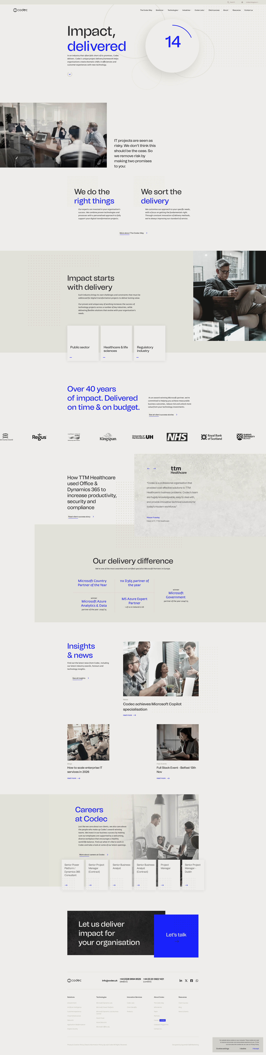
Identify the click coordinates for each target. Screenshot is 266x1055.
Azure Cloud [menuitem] (100, 1018)
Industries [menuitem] (186, 10)
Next (155, 469)
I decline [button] (243, 1049)
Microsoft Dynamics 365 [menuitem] (104, 1003)
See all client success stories (161, 415)
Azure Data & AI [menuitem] (101, 1022)
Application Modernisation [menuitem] (76, 1024)
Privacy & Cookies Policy (75, 1045)
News (125, 699)
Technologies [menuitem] (173, 10)
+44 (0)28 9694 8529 (130, 979)
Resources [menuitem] (237, 10)
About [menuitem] (225, 10)
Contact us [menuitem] (248, 10)
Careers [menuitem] (156, 1020)
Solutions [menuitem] (159, 10)
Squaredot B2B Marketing (190, 1045)
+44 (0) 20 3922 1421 (153, 979)
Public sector (80, 347)
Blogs (69, 764)
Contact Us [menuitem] (158, 1029)
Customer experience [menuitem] (74, 1011)
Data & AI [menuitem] (70, 1020)
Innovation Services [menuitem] (134, 997)
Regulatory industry (145, 349)
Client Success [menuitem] (183, 1003)
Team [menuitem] (156, 1011)
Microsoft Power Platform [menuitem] (104, 1007)
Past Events (162, 764)
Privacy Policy (255, 1044)
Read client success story (79, 511)
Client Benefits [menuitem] (132, 1007)
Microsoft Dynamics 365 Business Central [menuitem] (107, 1013)
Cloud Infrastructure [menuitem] (74, 1016)
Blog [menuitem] (180, 1007)
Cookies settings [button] (222, 1049)
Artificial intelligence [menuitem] (74, 1007)
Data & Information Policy (94, 1045)
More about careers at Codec (92, 855)
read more (127, 715)
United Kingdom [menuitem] (251, 2)
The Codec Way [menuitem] (146, 10)
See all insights (79, 678)
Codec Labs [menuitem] (199, 10)
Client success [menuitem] (214, 10)
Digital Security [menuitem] (72, 1029)
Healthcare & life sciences (116, 349)
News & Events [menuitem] (183, 1011)
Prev (149, 469)
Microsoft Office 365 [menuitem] (103, 1027)
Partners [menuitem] (157, 1016)
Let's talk (176, 935)
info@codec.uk (109, 980)
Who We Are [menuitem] (158, 1007)
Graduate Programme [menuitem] (161, 1024)
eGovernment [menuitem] (71, 1003)
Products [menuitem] (130, 1011)
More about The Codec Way (132, 233)
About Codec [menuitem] (159, 997)
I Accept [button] (256, 1049)
